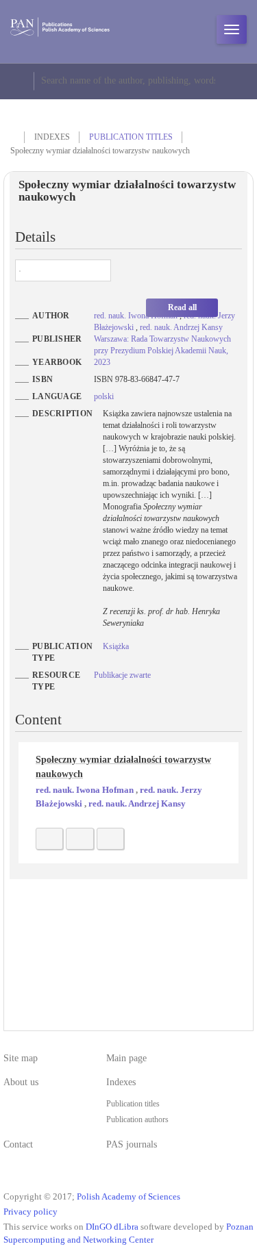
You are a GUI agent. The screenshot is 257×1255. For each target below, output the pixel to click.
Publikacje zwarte (122, 675)
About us (20, 1082)
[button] (49, 839)
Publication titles (131, 137)
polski (104, 396)
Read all (182, 307)
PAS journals (131, 1144)
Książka (116, 646)
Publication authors (137, 1119)
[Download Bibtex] (110, 839)
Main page (126, 1058)
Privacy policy (30, 1212)
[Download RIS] (79, 839)
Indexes (121, 1082)
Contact (18, 1144)
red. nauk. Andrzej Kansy (181, 327)
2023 (102, 362)
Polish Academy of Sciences (128, 1197)
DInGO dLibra (112, 1227)
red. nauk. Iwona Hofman (137, 315)
